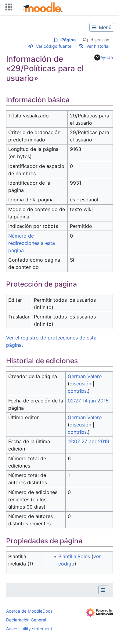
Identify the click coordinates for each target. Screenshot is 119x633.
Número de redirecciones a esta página (31, 243)
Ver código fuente (53, 46)
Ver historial (97, 46)
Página (68, 39)
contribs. (78, 391)
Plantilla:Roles (74, 556)
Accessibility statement (29, 628)
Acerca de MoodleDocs (29, 611)
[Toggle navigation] (7, 8)
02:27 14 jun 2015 (88, 401)
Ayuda (106, 57)
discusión (100, 39)
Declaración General (26, 619)
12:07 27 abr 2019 (88, 441)
